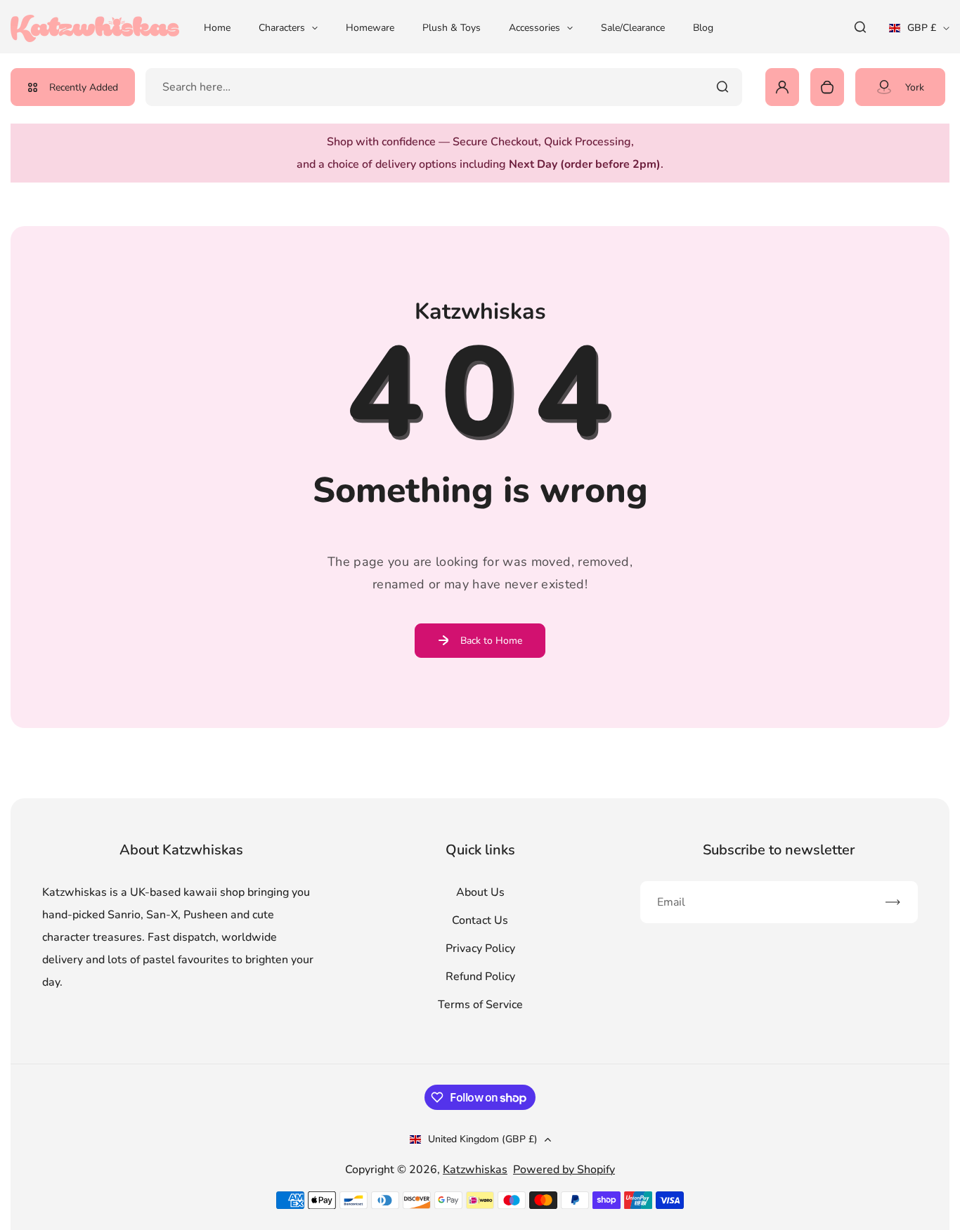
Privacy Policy (480, 948)
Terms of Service (480, 1004)
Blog (703, 27)
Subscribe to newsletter (779, 849)
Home (217, 27)
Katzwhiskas (475, 1169)
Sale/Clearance (633, 27)
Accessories (534, 27)
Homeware (370, 27)
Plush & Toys (451, 27)
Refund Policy (480, 976)
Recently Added (83, 87)
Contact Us (480, 920)
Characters (282, 27)
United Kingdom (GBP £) (483, 1139)
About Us (480, 892)
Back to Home (491, 640)
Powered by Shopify (564, 1169)
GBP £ (919, 32)
